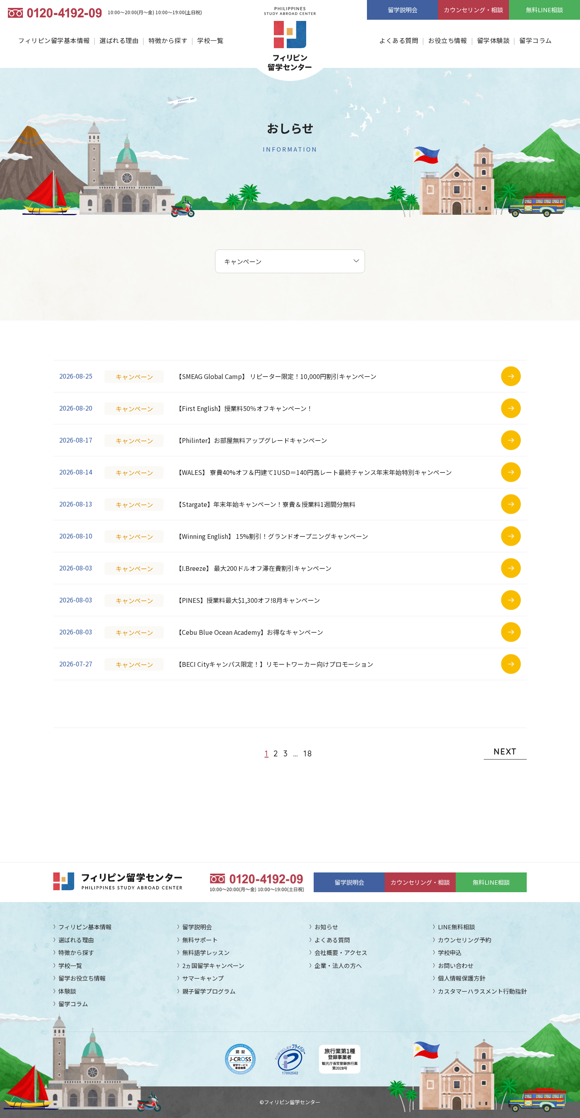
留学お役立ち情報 (82, 978)
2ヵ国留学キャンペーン (213, 965)
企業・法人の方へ (338, 965)
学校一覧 (210, 40)
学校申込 (450, 952)
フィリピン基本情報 (85, 927)
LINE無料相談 (456, 927)
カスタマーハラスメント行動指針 (482, 991)
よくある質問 (398, 40)
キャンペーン (134, 376)
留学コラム (535, 40)
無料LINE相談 (544, 10)
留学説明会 (402, 10)
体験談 (67, 991)
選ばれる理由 (118, 40)
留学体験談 (493, 40)
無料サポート (200, 940)
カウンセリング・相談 (473, 10)
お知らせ (326, 927)
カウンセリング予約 (464, 940)
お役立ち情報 (447, 40)
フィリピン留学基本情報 (54, 40)
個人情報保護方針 (461, 978)
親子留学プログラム (209, 991)
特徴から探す (167, 40)
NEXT (505, 751)
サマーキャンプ (203, 978)
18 (307, 753)
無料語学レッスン (206, 952)
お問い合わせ (455, 965)
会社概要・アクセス (340, 952)
